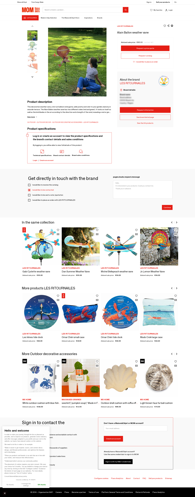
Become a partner (79, 492)
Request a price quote (145, 48)
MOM (31, 10)
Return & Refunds (143, 492)
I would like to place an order (147, 62)
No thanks (10, 485)
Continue (167, 207)
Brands (99, 18)
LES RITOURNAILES (91, 122)
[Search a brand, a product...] (125, 10)
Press (66, 492)
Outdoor (31, 122)
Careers (59, 492)
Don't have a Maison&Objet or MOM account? (124, 423)
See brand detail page (145, 117)
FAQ (144, 478)
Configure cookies (101, 478)
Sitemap (168, 478)
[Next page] (176, 222)
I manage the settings (26, 485)
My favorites (158, 10)
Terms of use (93, 492)
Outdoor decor (44, 122)
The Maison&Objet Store (70, 18)
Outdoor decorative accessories (67, 122)
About (128, 478)
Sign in (149, 2)
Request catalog (145, 56)
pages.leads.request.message (126, 177)
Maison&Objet (22, 2)
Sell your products (163, 2)
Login (171, 10)
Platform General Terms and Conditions (117, 492)
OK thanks (42, 485)
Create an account (47, 160)
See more (31, 117)
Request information (145, 110)
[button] (4, 493)
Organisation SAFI (45, 492)
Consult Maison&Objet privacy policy (16, 476)
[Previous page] (172, 222)
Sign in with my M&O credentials (118, 462)
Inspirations (88, 18)
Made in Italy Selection (49, 18)
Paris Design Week (37, 2)
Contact (136, 478)
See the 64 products (145, 123)
